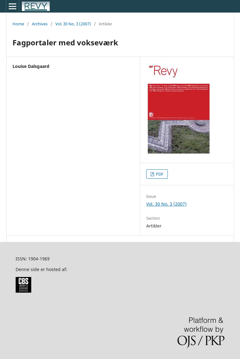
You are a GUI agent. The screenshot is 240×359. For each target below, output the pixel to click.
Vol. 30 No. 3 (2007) (73, 24)
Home (18, 24)
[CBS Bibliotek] (23, 291)
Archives (40, 24)
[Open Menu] (12, 6)
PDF (159, 174)
